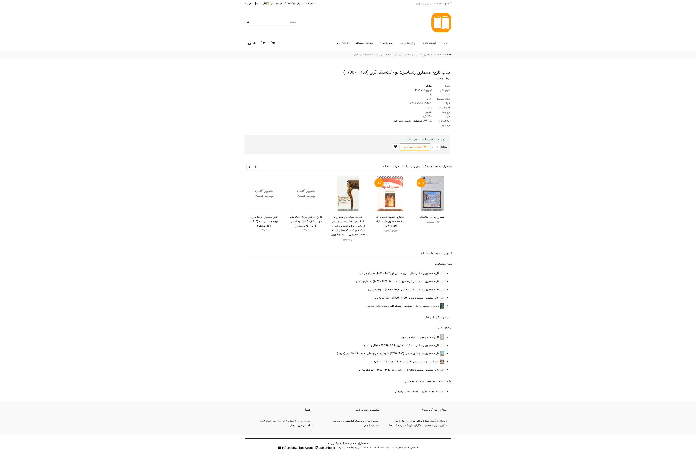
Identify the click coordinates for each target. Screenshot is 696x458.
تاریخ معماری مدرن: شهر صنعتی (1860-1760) (415, 353)
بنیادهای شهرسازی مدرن (426, 362)
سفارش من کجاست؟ (294, 3)
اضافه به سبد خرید (413, 147)
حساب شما (311, 3)
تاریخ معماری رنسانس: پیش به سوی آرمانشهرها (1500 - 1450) (406, 281)
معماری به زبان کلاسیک (432, 217)
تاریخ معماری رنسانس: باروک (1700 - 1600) (416, 298)
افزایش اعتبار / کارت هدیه (269, 3)
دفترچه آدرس (371, 425)
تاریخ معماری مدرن (429, 337)
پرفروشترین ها (408, 43)
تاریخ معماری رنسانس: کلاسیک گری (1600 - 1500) (412, 289)
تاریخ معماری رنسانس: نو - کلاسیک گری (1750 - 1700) (410, 345)
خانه (445, 43)
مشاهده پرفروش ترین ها (408, 121)
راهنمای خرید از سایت (299, 425)
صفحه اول (363, 443)
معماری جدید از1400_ (406, 391)
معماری (425, 391)
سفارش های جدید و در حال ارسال (411, 421)
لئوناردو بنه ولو (443, 79)
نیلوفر (429, 86)
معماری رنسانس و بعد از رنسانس (422, 306)
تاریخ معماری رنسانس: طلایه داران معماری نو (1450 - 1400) (408, 273)
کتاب (442, 391)
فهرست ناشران (429, 43)
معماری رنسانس (443, 264)
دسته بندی (388, 43)
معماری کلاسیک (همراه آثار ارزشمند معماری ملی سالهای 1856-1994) (390, 221)
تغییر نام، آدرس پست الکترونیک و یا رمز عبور (355, 421)
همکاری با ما (342, 43)
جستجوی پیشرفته (364, 43)
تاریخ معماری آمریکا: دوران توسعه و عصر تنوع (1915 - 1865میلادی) (264, 221)
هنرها (434, 391)
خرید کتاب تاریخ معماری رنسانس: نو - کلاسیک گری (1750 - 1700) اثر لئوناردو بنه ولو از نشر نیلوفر (400, 55)
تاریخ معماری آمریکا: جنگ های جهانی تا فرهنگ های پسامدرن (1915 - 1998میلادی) (306, 221)
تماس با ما (249, 3)
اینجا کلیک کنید (269, 421)
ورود (249, 43)
